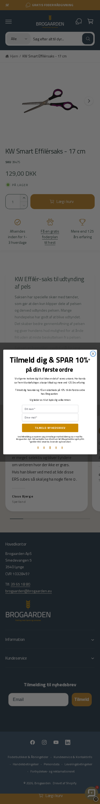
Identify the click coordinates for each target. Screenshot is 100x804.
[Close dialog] (93, 353)
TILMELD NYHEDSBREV (50, 428)
